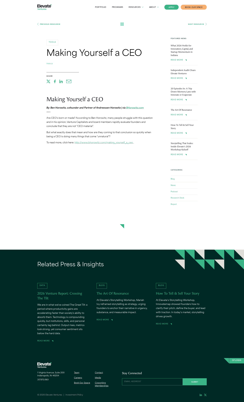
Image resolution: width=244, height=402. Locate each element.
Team (76, 373)
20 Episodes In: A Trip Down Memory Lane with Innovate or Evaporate (183, 92)
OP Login (236, 360)
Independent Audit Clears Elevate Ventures (183, 72)
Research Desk (177, 197)
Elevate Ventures (44, 7)
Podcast (174, 191)
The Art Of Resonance (181, 110)
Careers (78, 378)
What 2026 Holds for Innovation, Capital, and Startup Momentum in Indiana (182, 50)
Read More (177, 60)
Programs (117, 7)
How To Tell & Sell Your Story (182, 126)
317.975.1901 (43, 380)
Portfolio (100, 7)
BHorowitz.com (135, 108)
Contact (99, 373)
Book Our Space (193, 7)
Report (174, 204)
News (173, 185)
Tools (49, 63)
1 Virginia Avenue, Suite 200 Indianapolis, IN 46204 (51, 374)
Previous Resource (50, 24)
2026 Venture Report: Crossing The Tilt (59, 296)
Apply (171, 7)
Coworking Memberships (101, 384)
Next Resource (196, 24)
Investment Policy (74, 395)
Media (98, 378)
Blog (173, 178)
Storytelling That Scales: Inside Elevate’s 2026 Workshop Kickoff (182, 146)
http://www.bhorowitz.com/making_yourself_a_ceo (104, 143)
